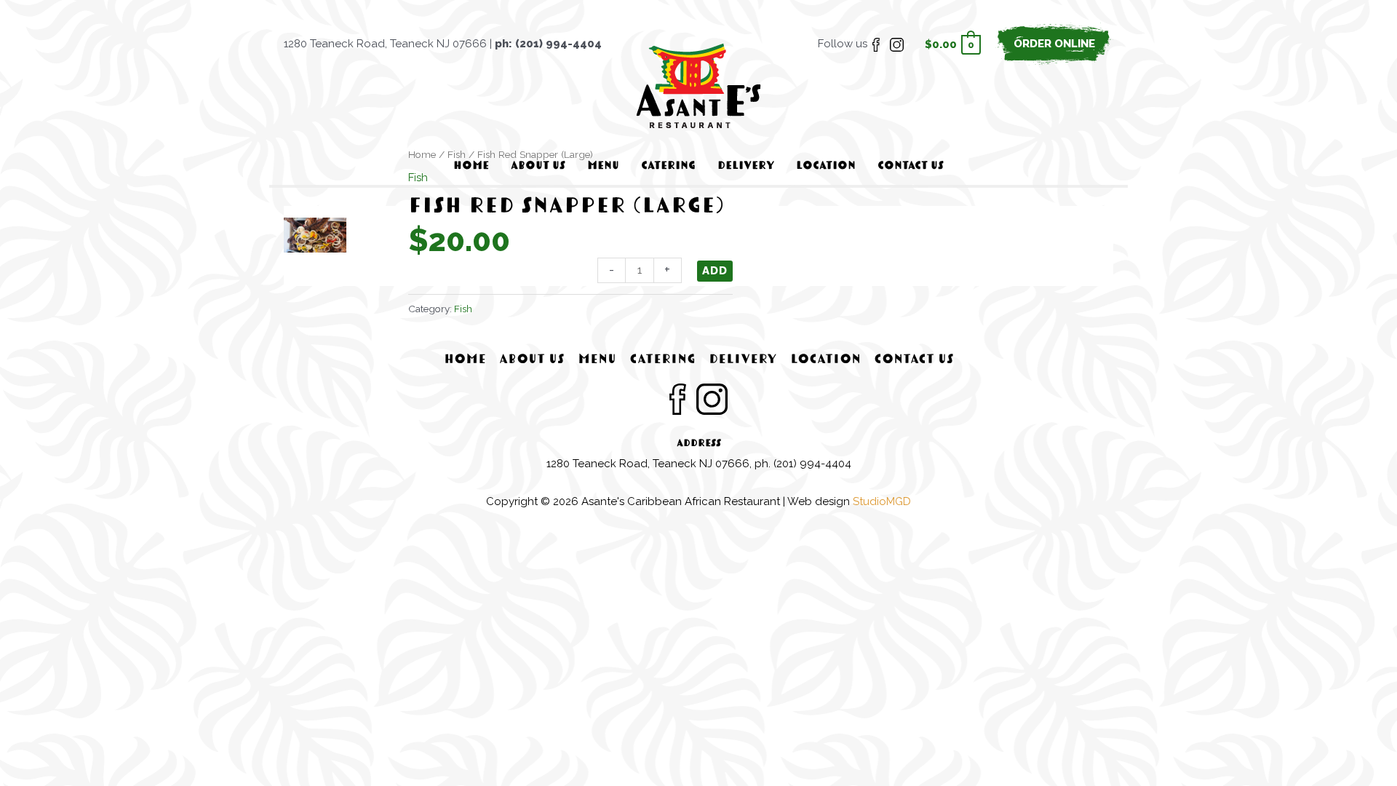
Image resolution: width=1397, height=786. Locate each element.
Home (465, 360)
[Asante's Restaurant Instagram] (897, 43)
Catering (662, 360)
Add (715, 270)
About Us (532, 360)
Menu (597, 360)
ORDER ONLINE (1054, 43)
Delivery (743, 360)
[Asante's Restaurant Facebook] (876, 43)
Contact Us (914, 360)
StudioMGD (882, 501)
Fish (463, 308)
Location (825, 360)
